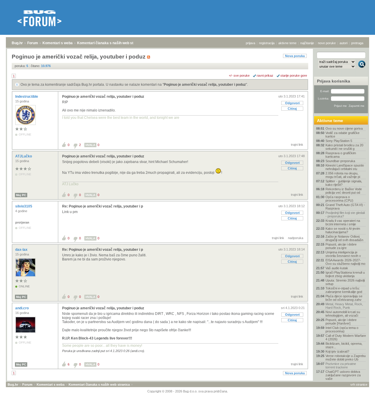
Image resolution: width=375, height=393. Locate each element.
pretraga (357, 43)
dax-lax (21, 250)
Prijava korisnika (333, 81)
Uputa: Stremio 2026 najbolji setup (345, 282)
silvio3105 (24, 206)
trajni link (297, 144)
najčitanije (307, 43)
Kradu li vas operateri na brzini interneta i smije (342, 222)
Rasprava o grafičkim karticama (340, 154)
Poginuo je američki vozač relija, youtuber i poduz (205, 85)
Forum (32, 43)
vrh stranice (358, 384)
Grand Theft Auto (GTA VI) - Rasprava (345, 206)
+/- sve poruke (239, 75)
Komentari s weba (57, 43)
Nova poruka (295, 56)
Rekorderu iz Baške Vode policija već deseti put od (343, 190)
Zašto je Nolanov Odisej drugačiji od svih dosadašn (344, 238)
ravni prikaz (265, 75)
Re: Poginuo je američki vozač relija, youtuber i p (102, 206)
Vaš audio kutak (336, 268)
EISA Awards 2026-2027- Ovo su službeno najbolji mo (345, 261)
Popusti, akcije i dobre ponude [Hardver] (341, 321)
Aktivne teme (330, 120)
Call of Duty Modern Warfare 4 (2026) (345, 337)
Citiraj (292, 108)
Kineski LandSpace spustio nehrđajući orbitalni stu (344, 167)
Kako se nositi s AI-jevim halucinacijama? (342, 230)
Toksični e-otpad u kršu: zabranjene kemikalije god (343, 290)
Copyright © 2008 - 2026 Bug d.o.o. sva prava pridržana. (187, 391)
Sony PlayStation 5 (338, 141)
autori (343, 43)
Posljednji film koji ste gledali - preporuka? (345, 214)
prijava (250, 43)
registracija (267, 43)
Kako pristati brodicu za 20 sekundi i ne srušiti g (344, 146)
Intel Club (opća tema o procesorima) (341, 329)
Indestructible (27, 97)
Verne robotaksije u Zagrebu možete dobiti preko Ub (345, 357)
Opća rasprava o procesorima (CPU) (339, 198)
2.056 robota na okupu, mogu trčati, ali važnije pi (342, 175)
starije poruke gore (293, 75)
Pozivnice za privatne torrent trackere (340, 365)
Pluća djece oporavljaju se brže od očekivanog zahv (343, 297)
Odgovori (292, 103)
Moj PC (21, 195)
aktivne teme (287, 43)
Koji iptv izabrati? (337, 351)
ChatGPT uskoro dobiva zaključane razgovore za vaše (343, 375)
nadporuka (295, 238)
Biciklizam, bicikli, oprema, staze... (343, 345)
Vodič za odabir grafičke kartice (342, 134)
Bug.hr (17, 43)
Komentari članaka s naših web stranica (110, 43)
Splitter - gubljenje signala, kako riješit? (343, 182)
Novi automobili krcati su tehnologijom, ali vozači (342, 313)
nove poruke (327, 43)
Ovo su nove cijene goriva (344, 128)
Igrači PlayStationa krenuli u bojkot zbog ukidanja (345, 274)
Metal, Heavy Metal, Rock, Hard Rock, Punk (344, 305)
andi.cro (22, 308)
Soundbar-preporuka (340, 161)
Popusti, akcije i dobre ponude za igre (341, 246)
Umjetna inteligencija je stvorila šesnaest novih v (343, 254)
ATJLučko (24, 156)
